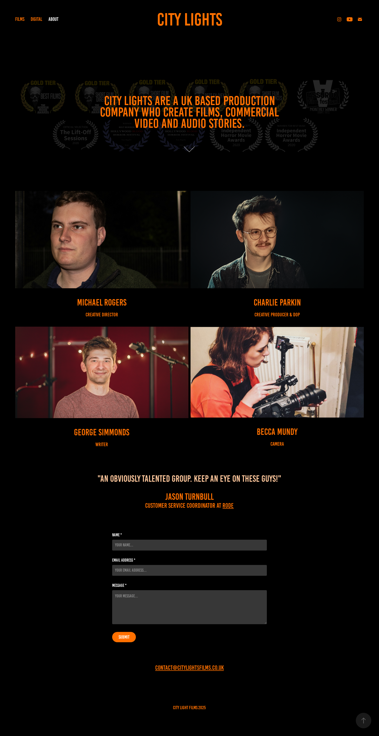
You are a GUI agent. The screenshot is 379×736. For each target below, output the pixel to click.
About (53, 19)
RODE (228, 505)
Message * (119, 585)
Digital (36, 19)
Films (19, 19)
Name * (117, 535)
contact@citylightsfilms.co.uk (189, 667)
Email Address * (123, 560)
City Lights (189, 19)
